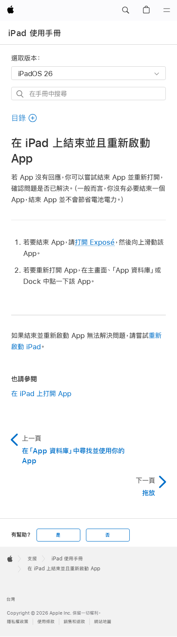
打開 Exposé (95, 242)
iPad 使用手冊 (34, 33)
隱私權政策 (17, 621)
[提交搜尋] (20, 93)
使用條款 (46, 621)
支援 (32, 558)
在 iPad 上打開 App (41, 393)
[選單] (166, 10)
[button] (125, 10)
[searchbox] (88, 93)
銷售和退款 (74, 621)
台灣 (10, 599)
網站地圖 (102, 621)
